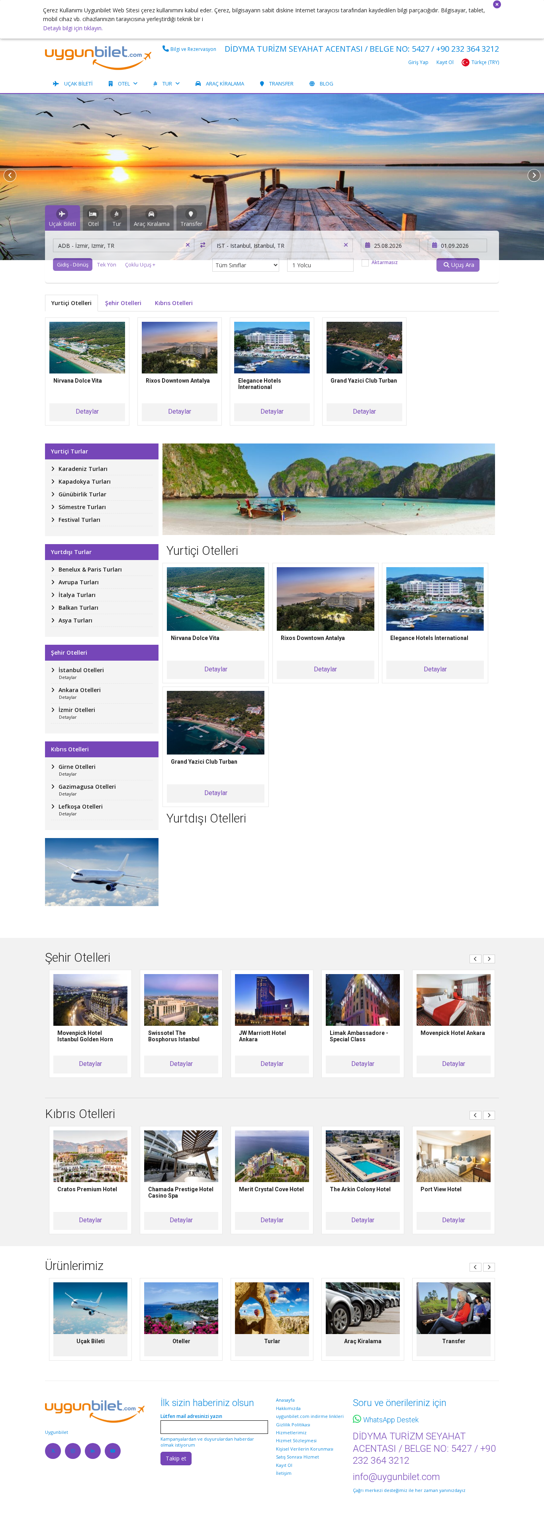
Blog (326, 83)
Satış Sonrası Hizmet (297, 1457)
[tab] (62, 218)
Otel (124, 83)
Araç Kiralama (225, 83)
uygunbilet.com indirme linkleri (310, 1416)
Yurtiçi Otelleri (71, 303)
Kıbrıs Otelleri (174, 303)
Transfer (281, 83)
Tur (167, 83)
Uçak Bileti (78, 83)
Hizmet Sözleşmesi (296, 1440)
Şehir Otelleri (123, 303)
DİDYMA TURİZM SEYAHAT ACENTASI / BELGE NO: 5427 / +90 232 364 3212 (362, 48)
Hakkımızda (288, 1408)
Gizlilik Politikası (293, 1425)
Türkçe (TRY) (485, 62)
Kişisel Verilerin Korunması (304, 1449)
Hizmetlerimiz (291, 1432)
